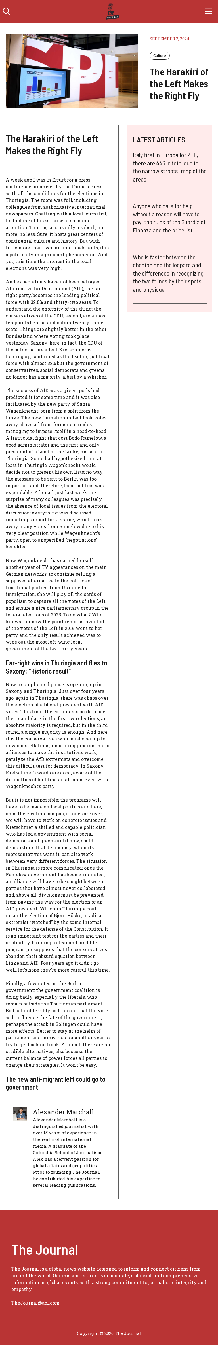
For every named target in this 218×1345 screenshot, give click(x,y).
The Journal (128, 1333)
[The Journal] (112, 11)
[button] (6, 11)
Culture (159, 55)
